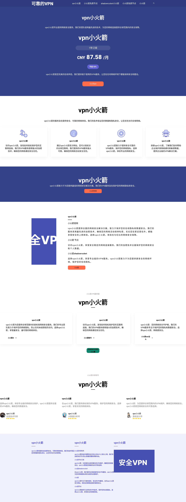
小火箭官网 (93, 191)
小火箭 (76, 267)
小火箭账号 (88, 338)
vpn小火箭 (37, 442)
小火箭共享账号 (79, 451)
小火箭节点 (78, 486)
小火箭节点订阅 (79, 459)
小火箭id (11, 338)
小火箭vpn (93, 84)
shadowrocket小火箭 (93, 350)
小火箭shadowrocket (81, 468)
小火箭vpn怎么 (145, 338)
